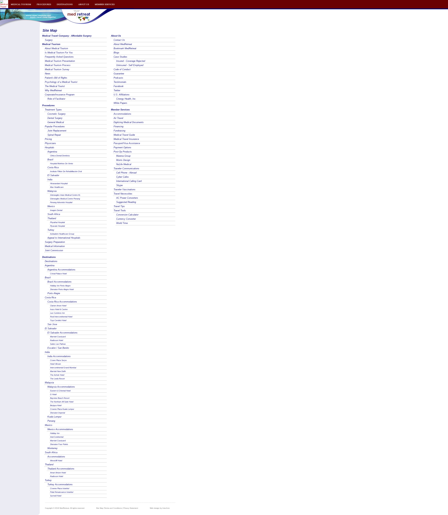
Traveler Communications (126, 168)
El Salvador (53, 175)
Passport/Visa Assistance (127, 143)
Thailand (51, 218)
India (49, 179)
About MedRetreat (123, 44)
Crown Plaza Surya (58, 360)
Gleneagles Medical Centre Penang (65, 199)
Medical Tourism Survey (57, 69)
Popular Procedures (55, 126)
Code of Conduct (122, 69)
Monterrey (52, 448)
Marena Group (123, 156)
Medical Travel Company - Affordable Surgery (67, 35)
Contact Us (119, 40)
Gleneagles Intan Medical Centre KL (65, 195)
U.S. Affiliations (122, 94)
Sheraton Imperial (57, 413)
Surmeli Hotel (55, 496)
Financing (118, 126)
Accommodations (56, 456)
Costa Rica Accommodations (62, 301)
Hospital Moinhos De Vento (61, 163)
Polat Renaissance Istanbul (61, 492)
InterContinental (56, 437)
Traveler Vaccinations (124, 189)
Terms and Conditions (113, 508)
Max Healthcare (57, 187)
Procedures (48, 105)
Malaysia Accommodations (61, 386)
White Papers (120, 103)
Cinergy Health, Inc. (126, 99)
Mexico (51, 206)
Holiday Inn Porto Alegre (60, 286)
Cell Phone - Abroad (126, 172)
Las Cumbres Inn (57, 313)
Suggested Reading (126, 202)
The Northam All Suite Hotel (61, 402)
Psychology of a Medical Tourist (61, 82)
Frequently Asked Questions (59, 56)
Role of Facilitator (56, 99)
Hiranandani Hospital (59, 183)
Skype (119, 185)
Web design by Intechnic (160, 508)
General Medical (55, 122)
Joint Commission (54, 250)
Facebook (119, 86)
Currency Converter (126, 219)
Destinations (49, 257)
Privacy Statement (130, 508)
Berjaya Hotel (55, 405)
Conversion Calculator (127, 214)
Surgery (49, 40)
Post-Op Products (123, 151)
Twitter (117, 90)
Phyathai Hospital (57, 222)
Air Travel (118, 118)
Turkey (50, 230)
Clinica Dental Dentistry (60, 156)
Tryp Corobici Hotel (58, 320)
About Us (116, 35)
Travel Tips (119, 206)
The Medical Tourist (55, 86)
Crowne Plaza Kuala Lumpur (62, 409)
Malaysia (52, 191)
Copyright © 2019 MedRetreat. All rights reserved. (65, 508)
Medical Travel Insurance (126, 139)
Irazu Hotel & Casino (59, 309)
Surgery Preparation (55, 242)
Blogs (116, 52)
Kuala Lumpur (54, 416)
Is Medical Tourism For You (59, 52)
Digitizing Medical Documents (129, 122)
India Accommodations (59, 356)
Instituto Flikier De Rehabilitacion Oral (66, 171)
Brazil (50, 159)
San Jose (52, 324)
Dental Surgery (54, 118)
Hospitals (49, 147)
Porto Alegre (53, 293)
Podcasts (118, 77)
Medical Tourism (51, 44)
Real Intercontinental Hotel (61, 317)
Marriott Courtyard (58, 337)
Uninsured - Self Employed (129, 65)
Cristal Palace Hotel (58, 274)
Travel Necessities (123, 193)
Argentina (52, 151)
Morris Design (123, 160)
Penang (51, 421)
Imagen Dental (56, 210)
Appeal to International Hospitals (63, 237)
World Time (122, 223)
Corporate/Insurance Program (60, 94)
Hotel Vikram (55, 364)
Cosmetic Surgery (56, 114)
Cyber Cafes (122, 177)
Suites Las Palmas (58, 344)
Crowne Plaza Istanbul (59, 488)
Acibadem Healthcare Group (62, 234)
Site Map (99, 508)
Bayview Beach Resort (59, 398)
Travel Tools (120, 210)
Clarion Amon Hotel (58, 306)
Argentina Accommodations (61, 269)
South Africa (53, 214)
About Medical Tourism (56, 48)
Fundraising (119, 130)
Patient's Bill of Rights (56, 77)
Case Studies (120, 56)
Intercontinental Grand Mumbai (63, 368)
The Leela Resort (57, 379)
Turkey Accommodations (60, 484)
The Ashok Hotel (57, 375)
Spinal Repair (54, 135)
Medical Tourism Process (58, 65)
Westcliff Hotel (56, 461)
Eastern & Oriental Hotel (60, 391)
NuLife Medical (123, 164)
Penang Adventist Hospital (61, 202)
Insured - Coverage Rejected (130, 61)
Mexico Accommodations (60, 429)
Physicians (50, 143)
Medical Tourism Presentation (60, 61)
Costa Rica (53, 167)
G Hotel (53, 394)
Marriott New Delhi (58, 371)
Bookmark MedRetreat (125, 48)
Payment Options (122, 147)
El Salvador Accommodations (62, 332)
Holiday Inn (54, 433)
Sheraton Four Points (59, 444)
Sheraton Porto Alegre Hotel (62, 289)
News (47, 73)
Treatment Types (53, 109)
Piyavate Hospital (57, 226)
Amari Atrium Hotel (58, 473)
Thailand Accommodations (60, 468)
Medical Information (55, 246)
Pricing (48, 139)
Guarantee (119, 73)
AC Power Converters (127, 198)
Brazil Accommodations (59, 281)
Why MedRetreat (53, 90)
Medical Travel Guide (124, 135)
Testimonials (120, 82)
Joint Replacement (56, 130)
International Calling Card (129, 181)
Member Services (120, 109)
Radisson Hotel (56, 340)
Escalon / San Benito (58, 348)
